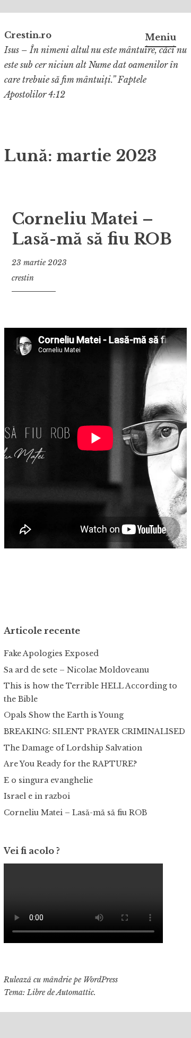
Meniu (160, 37)
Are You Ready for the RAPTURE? (70, 764)
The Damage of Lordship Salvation (73, 748)
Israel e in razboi (37, 796)
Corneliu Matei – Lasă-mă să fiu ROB (92, 229)
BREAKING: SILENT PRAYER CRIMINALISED (94, 731)
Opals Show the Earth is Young (64, 715)
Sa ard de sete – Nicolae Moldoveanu (76, 670)
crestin (23, 278)
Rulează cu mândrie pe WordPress (61, 979)
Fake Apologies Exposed (51, 653)
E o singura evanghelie (48, 780)
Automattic (75, 992)
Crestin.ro (27, 35)
